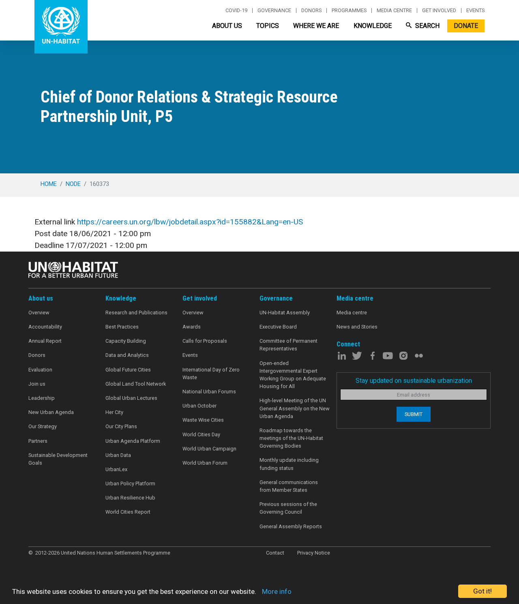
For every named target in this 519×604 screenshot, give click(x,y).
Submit (413, 414)
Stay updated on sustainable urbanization (414, 380)
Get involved (439, 10)
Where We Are (316, 26)
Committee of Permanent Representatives (288, 345)
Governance (274, 10)
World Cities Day (201, 434)
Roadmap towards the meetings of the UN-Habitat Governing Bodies (291, 438)
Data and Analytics (127, 355)
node (73, 184)
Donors (311, 10)
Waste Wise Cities (203, 420)
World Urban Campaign (209, 449)
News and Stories (357, 327)
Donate (466, 26)
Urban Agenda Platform (132, 441)
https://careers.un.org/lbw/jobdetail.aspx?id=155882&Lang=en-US (190, 221)
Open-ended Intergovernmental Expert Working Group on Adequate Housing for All (293, 375)
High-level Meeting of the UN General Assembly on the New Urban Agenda (295, 408)
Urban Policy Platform (130, 483)
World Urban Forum (204, 463)
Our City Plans (121, 426)
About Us (227, 26)
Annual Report (45, 341)
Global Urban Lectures (131, 398)
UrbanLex (116, 469)
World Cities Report (127, 512)
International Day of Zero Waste (211, 373)
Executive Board (278, 327)
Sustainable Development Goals (58, 459)
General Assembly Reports (291, 526)
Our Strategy (42, 426)
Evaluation (40, 370)
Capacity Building (125, 341)
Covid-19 (236, 10)
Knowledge (373, 26)
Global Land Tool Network (135, 384)
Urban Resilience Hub (130, 498)
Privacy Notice (313, 553)
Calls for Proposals (204, 341)
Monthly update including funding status (289, 464)
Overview (38, 312)
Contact (275, 553)
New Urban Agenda (51, 412)
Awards (191, 327)
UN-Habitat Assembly (285, 312)
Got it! (482, 591)
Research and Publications (136, 312)
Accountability (45, 327)
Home (49, 184)
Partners (37, 441)
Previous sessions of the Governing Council (288, 508)
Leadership (41, 398)
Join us (36, 384)
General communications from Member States (289, 486)
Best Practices (122, 327)
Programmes (349, 10)
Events (475, 10)
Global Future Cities (128, 370)
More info (277, 591)
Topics (267, 26)
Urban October (199, 406)
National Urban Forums (209, 391)
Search (427, 26)
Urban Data (118, 455)
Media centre (394, 10)
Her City (114, 412)
